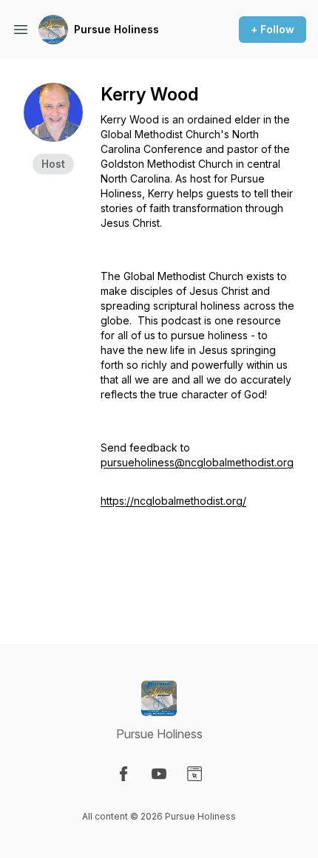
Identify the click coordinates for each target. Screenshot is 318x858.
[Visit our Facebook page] (123, 773)
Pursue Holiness (116, 29)
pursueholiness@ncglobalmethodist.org (197, 462)
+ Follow (272, 29)
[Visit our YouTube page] (159, 773)
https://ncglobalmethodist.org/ (173, 500)
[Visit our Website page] (194, 773)
